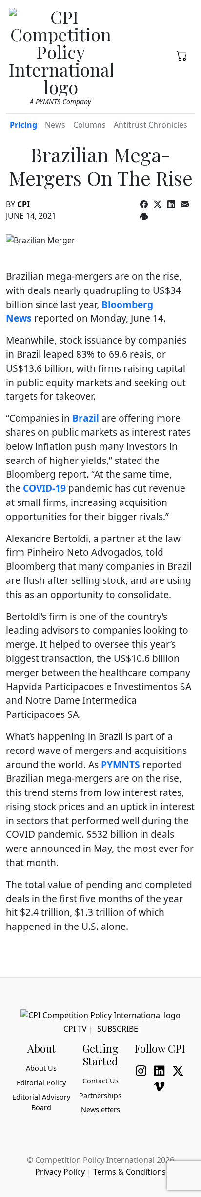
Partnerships (100, 1095)
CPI (23, 204)
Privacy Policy (60, 1171)
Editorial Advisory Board (41, 1102)
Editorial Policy (41, 1082)
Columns (89, 124)
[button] (182, 55)
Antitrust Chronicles (150, 124)
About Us (41, 1068)
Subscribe (117, 1028)
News (55, 124)
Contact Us (100, 1080)
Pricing (23, 124)
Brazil (85, 418)
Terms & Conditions (129, 1171)
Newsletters (100, 1109)
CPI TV (75, 1028)
